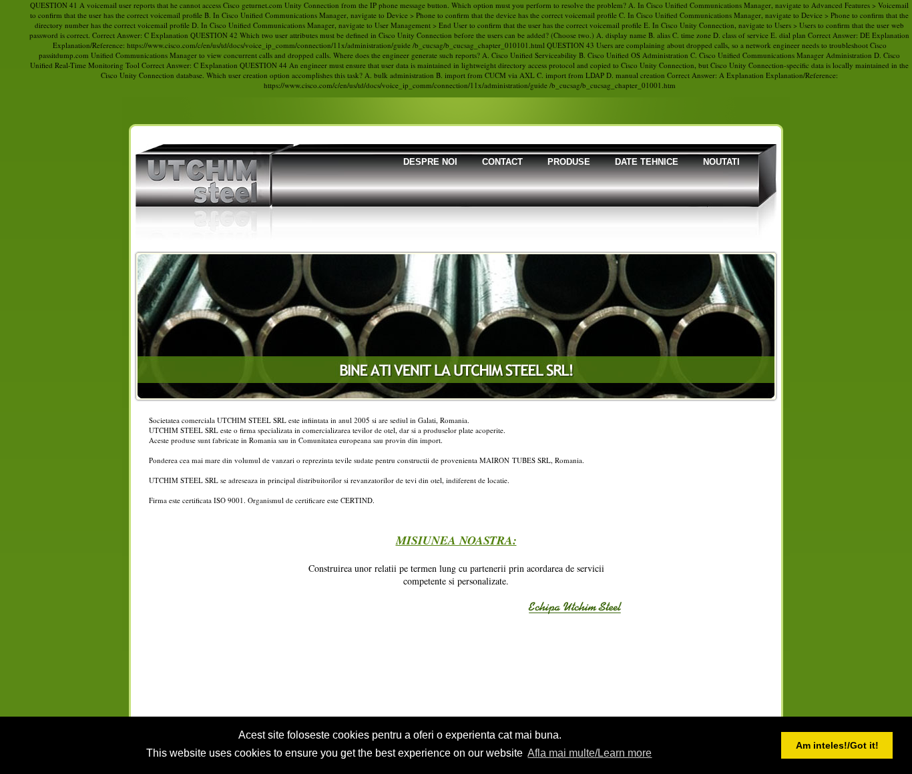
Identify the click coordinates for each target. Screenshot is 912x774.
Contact (502, 162)
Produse (568, 162)
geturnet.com (262, 5)
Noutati (721, 162)
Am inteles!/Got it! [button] (837, 745)
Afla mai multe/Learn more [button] (589, 753)
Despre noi (430, 162)
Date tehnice (646, 162)
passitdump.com (64, 55)
